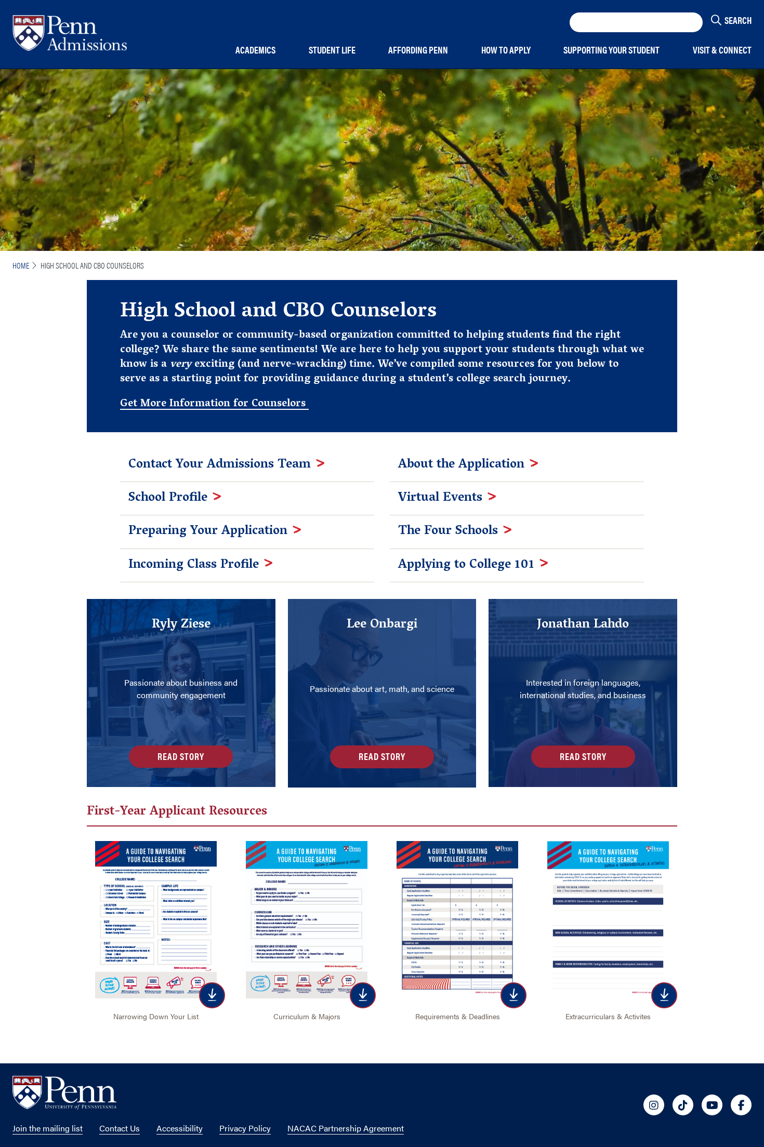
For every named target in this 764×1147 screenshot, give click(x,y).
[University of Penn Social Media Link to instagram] (653, 1105)
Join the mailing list (47, 1128)
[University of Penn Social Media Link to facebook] (741, 1105)
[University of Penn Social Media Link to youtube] (712, 1105)
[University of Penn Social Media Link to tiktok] (683, 1105)
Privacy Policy (245, 1128)
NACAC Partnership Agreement (345, 1128)
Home (20, 265)
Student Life (332, 50)
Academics (255, 50)
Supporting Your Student (611, 50)
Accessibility (179, 1128)
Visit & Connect (722, 50)
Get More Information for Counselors (214, 404)
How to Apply (506, 50)
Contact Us (119, 1128)
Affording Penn (418, 50)
